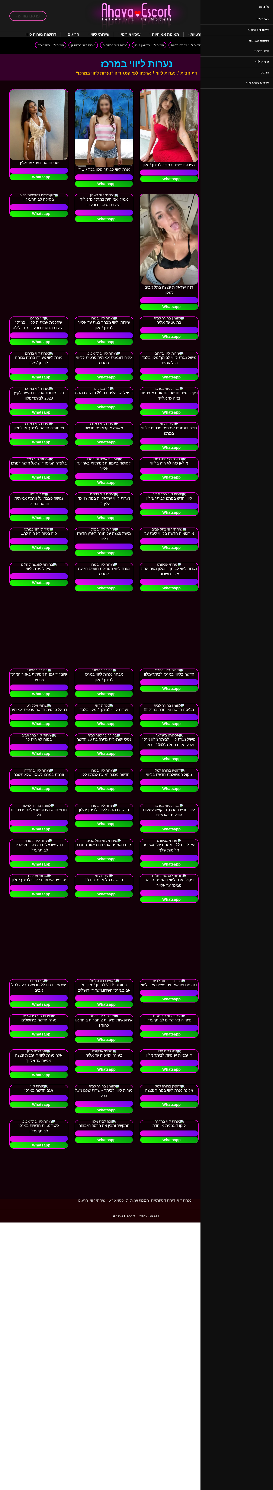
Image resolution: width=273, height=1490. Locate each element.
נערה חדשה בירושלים (38, 1020)
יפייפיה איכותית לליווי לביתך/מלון (39, 879)
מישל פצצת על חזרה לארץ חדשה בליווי (104, 536)
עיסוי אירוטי (116, 1200)
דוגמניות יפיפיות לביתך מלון (169, 1055)
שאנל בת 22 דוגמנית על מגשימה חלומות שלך (169, 847)
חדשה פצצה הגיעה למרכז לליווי (103, 774)
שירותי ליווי (98, 1200)
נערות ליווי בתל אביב (51, 45)
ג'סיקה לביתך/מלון (38, 199)
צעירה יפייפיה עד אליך (104, 1055)
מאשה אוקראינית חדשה (104, 427)
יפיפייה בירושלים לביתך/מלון (169, 1020)
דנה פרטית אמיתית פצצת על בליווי (169, 984)
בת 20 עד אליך (169, 322)
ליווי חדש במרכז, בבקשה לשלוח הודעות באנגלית (169, 812)
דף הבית (188, 73)
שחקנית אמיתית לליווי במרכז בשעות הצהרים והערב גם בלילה (39, 325)
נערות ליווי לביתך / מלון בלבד (104, 709)
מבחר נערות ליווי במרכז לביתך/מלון (104, 677)
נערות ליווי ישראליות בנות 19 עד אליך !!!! (104, 501)
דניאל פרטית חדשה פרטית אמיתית (38, 709)
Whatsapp (171, 179)
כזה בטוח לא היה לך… (39, 533)
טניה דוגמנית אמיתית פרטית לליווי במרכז (104, 360)
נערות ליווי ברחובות (115, 45)
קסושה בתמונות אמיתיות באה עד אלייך (104, 465)
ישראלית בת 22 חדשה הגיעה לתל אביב (38, 987)
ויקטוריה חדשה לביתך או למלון (39, 427)
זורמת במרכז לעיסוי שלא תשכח (38, 774)
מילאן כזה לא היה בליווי (169, 463)
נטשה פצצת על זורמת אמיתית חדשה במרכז (39, 501)
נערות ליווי (166, 73)
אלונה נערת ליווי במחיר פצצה (169, 1090)
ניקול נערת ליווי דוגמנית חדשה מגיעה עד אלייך (169, 882)
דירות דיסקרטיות (163, 1200)
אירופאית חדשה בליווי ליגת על (169, 533)
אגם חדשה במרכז (39, 1090)
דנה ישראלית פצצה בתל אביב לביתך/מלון (39, 847)
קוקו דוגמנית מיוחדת (169, 1125)
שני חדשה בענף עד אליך (39, 162)
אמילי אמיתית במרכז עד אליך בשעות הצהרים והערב (104, 202)
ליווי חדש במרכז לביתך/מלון (169, 498)
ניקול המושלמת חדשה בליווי (169, 774)
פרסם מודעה (28, 16)
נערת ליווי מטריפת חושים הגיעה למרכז (104, 571)
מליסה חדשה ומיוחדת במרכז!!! (169, 709)
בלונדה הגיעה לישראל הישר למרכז (39, 463)
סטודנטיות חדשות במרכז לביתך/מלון (39, 1128)
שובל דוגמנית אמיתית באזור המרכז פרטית (38, 677)
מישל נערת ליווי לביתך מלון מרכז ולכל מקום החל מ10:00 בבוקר (169, 742)
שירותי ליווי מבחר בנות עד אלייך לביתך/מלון (104, 325)
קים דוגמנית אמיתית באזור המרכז (104, 844)
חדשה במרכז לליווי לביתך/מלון (104, 809)
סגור (261, 7)
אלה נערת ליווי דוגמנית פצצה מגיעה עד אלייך (38, 1058)
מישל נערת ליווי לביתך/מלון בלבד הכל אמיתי (169, 360)
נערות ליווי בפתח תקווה (186, 45)
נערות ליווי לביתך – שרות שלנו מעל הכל (103, 1093)
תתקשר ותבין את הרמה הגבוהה (103, 1125)
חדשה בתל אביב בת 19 (104, 879)
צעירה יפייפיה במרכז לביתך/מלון (169, 164)
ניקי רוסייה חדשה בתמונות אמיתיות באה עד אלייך (169, 395)
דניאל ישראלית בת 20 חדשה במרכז (104, 392)
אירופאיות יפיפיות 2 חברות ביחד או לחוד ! (103, 1022)
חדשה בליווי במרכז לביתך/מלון (169, 674)
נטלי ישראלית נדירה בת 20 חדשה (104, 739)
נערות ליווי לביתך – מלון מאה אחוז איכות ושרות (169, 571)
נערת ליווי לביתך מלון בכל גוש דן (104, 169)
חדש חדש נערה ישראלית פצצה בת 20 (39, 812)
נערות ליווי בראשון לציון (149, 45)
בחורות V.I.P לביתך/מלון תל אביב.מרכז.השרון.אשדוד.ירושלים (104, 987)
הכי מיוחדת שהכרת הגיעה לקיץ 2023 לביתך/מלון (39, 395)
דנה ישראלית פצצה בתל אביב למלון (169, 290)
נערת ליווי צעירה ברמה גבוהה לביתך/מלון (38, 360)
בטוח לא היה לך (39, 739)
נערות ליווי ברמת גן (83, 45)
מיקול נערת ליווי (39, 568)
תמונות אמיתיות (137, 1200)
